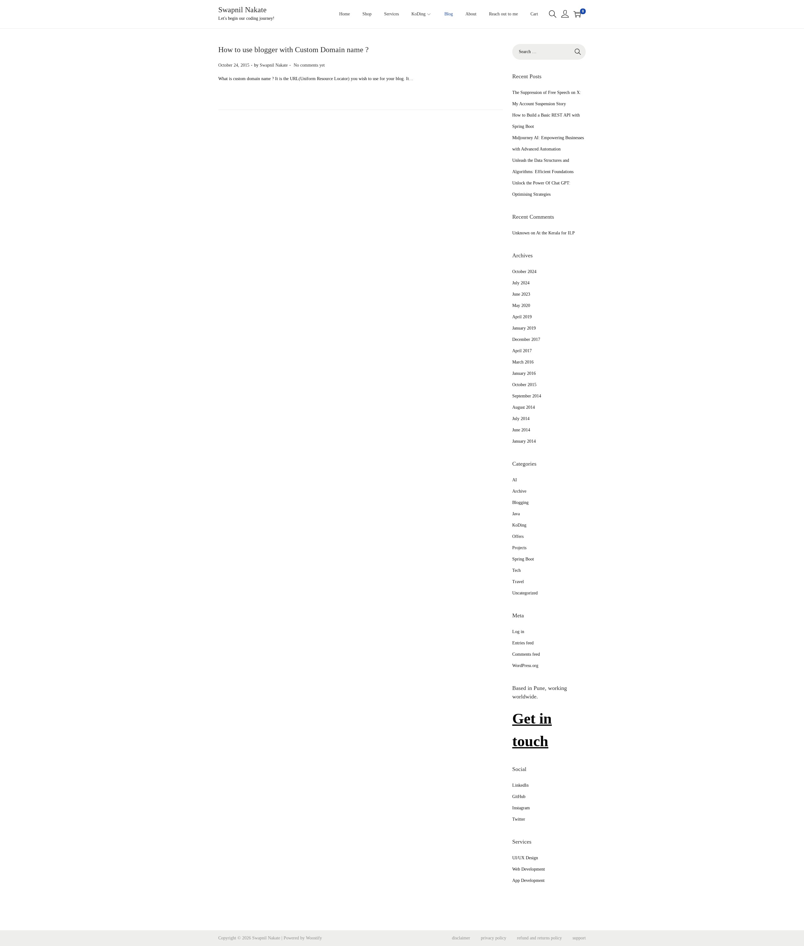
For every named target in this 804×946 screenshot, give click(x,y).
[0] (577, 14)
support (579, 938)
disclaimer (461, 938)
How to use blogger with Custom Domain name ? (293, 50)
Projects (519, 547)
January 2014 (524, 441)
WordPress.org (525, 665)
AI (514, 480)
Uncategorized (525, 593)
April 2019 (522, 316)
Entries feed (523, 643)
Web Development (528, 869)
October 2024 (524, 271)
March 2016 (523, 362)
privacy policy (493, 938)
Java (516, 513)
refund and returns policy (539, 938)
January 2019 (524, 328)
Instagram (521, 808)
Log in (518, 631)
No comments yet (309, 65)
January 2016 (524, 373)
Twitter (518, 819)
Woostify (314, 938)
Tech (516, 570)
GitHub (518, 796)
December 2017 (526, 339)
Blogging (520, 502)
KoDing (519, 525)
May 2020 (521, 305)
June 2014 (521, 430)
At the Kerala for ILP (555, 233)
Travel (518, 581)
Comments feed (526, 654)
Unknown (521, 233)
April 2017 (522, 350)
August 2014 (523, 407)
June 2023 (521, 294)
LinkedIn (520, 785)
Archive (519, 491)
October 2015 (524, 384)
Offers (518, 536)
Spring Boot (523, 559)
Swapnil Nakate (242, 10)
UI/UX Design (525, 858)
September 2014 (526, 396)
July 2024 (521, 283)
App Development (528, 880)
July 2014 (521, 418)
